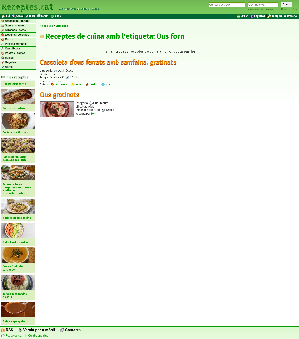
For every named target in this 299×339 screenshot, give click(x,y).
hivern (109, 84)
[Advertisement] (152, 161)
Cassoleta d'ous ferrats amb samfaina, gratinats (108, 62)
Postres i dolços (14, 53)
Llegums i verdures (16, 34)
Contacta (72, 330)
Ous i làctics (12, 48)
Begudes (10, 62)
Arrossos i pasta (15, 30)
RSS (9, 330)
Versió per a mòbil (38, 330)
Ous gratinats (59, 94)
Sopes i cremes (14, 25)
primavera (60, 84)
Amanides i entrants (17, 20)
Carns (8, 39)
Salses (9, 57)
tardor (93, 84)
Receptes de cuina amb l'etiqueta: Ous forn (114, 36)
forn (58, 81)
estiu (78, 84)
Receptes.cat (27, 6)
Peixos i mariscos (15, 43)
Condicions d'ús (38, 335)
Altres (8, 66)
